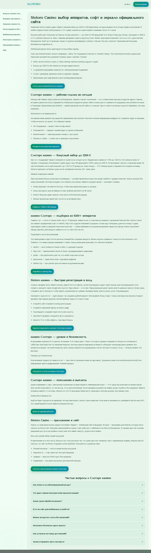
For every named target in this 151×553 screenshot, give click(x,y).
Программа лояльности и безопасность (13, 45)
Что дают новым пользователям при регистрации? (56, 493)
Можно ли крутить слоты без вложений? (51, 517)
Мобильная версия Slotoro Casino (13, 34)
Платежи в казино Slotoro (13, 40)
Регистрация (141, 4)
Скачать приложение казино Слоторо (50, 469)
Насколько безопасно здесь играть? (49, 525)
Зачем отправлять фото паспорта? (49, 542)
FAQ (4, 50)
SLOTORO (33, 4)
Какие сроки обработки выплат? (47, 501)
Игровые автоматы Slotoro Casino (13, 19)
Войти (127, 4)
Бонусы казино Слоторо (13, 13)
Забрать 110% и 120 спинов (44, 207)
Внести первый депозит (43, 411)
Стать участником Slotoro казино (48, 86)
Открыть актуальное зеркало (46, 146)
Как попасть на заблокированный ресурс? (52, 485)
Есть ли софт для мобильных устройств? (51, 509)
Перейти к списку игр (42, 271)
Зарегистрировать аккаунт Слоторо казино (52, 328)
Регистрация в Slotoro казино (13, 29)
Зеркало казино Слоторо (13, 24)
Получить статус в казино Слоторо (48, 371)
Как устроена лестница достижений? (50, 533)
